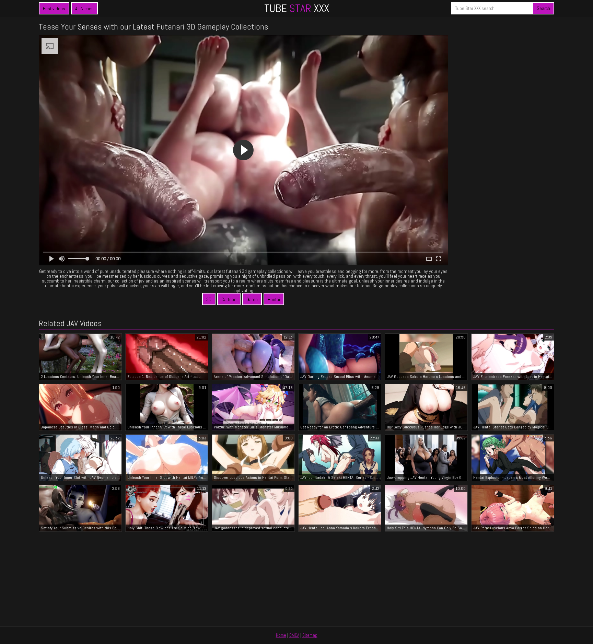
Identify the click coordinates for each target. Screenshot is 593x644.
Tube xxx (296, 8)
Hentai (274, 299)
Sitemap (309, 635)
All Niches (84, 8)
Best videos (54, 8)
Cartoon (228, 299)
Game (252, 299)
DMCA (294, 635)
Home (281, 635)
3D (208, 299)
